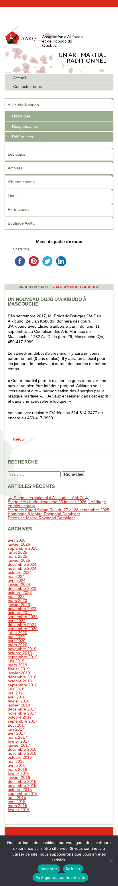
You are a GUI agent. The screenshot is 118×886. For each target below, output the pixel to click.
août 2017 (17, 725)
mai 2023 (16, 596)
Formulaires (19, 209)
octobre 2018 (20, 681)
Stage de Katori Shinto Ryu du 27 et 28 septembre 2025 (58, 509)
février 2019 (19, 669)
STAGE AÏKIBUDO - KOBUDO (75, 287)
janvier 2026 (19, 544)
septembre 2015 (23, 793)
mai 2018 (16, 693)
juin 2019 (16, 661)
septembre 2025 (23, 548)
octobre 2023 (20, 592)
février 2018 (19, 701)
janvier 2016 (19, 777)
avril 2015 (16, 801)
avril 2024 (16, 580)
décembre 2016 (22, 749)
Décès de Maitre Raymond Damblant (41, 518)
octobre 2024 (20, 572)
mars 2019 (17, 665)
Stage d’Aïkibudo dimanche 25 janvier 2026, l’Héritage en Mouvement (57, 503)
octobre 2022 (20, 612)
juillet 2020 (17, 632)
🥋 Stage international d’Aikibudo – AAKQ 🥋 (48, 497)
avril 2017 (16, 733)
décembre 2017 (22, 709)
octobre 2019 (20, 652)
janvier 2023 (19, 604)
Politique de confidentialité (60, 877)
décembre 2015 (22, 781)
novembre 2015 (22, 785)
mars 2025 (17, 556)
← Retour (16, 439)
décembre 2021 (22, 624)
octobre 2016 (20, 757)
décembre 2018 (22, 677)
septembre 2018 (23, 685)
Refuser (73, 868)
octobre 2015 (20, 789)
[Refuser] (111, 861)
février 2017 (19, 741)
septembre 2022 (23, 616)
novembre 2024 (22, 568)
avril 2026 (16, 540)
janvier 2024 (19, 584)
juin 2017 (16, 729)
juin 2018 (16, 689)
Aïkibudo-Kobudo (23, 105)
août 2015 (17, 797)
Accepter (48, 868)
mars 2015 (17, 805)
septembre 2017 (23, 721)
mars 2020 (17, 644)
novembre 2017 (22, 713)
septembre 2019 (23, 657)
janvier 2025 (19, 560)
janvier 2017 (19, 745)
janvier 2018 (19, 705)
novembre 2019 (22, 648)
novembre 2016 (22, 753)
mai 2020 (16, 636)
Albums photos (21, 181)
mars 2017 (17, 737)
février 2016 (19, 773)
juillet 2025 (17, 552)
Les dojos (16, 154)
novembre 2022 (22, 608)
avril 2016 (16, 765)
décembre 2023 (22, 588)
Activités (15, 168)
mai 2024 (16, 576)
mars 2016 (17, 769)
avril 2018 (16, 697)
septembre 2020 (23, 628)
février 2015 (19, 809)
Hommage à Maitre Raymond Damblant (44, 513)
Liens (12, 195)
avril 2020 (16, 640)
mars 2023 (17, 600)
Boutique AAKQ (22, 223)
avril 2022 (16, 620)
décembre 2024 (22, 564)
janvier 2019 (19, 673)
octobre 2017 (20, 717)
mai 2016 (16, 761)
